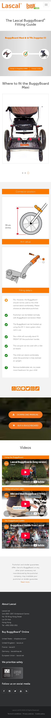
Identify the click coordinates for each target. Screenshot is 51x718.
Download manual (27, 414)
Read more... (25, 582)
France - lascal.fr (8, 647)
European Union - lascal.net (13, 655)
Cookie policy (40, 714)
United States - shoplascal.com (14, 639)
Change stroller (36, 68)
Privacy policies (28, 714)
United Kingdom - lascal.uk (12, 643)
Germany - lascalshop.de (12, 651)
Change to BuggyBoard (18, 68)
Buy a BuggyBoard (27, 425)
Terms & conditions (14, 714)
